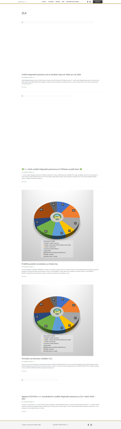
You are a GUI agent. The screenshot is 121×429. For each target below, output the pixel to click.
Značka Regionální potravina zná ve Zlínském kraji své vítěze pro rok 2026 (51, 75)
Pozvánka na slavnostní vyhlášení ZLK (37, 359)
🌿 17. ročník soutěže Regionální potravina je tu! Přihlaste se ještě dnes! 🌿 (52, 169)
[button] (98, 1)
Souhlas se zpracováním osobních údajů (31, 424)
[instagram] (90, 2)
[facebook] (88, 2)
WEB (63, 1)
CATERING (50, 1)
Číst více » (24, 87)
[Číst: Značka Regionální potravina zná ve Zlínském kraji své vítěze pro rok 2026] (57, 46)
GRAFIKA (57, 1)
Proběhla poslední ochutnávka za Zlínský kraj (40, 264)
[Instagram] (91, 425)
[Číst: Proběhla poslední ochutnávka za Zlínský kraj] (57, 225)
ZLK (23, 77)
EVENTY (44, 1)
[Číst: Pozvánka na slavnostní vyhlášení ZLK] (57, 320)
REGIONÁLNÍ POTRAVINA (72, 1)
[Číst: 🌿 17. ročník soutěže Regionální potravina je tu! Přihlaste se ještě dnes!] (46, 130)
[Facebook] (88, 425)
